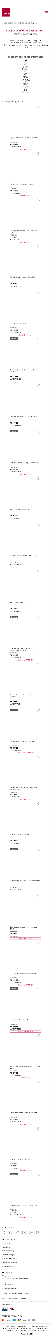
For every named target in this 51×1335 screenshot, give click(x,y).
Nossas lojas (6, 1247)
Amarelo (25, 60)
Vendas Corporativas (9, 1266)
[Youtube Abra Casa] (24, 1232)
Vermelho (25, 92)
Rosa (25, 89)
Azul (25, 63)
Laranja (25, 79)
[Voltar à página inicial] (6, 12)
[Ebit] (13, 1309)
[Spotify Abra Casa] (30, 1232)
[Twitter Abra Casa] (10, 1232)
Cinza (25, 70)
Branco (25, 66)
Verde (25, 91)
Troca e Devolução (8, 1255)
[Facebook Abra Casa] (4, 1232)
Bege (25, 65)
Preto (25, 88)
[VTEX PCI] (5, 1309)
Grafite (25, 76)
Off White (25, 86)
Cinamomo (25, 69)
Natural (25, 85)
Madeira (25, 82)
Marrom (25, 83)
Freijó (25, 75)
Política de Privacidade (9, 1262)
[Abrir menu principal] (46, 12)
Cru (25, 72)
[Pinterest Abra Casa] (37, 1232)
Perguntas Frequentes (9, 1258)
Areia (25, 62)
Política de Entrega (8, 1251)
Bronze (25, 68)
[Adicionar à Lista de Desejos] (39, 107)
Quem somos (6, 1243)
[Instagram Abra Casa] (17, 1232)
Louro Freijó (25, 80)
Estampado (25, 73)
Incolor (25, 78)
